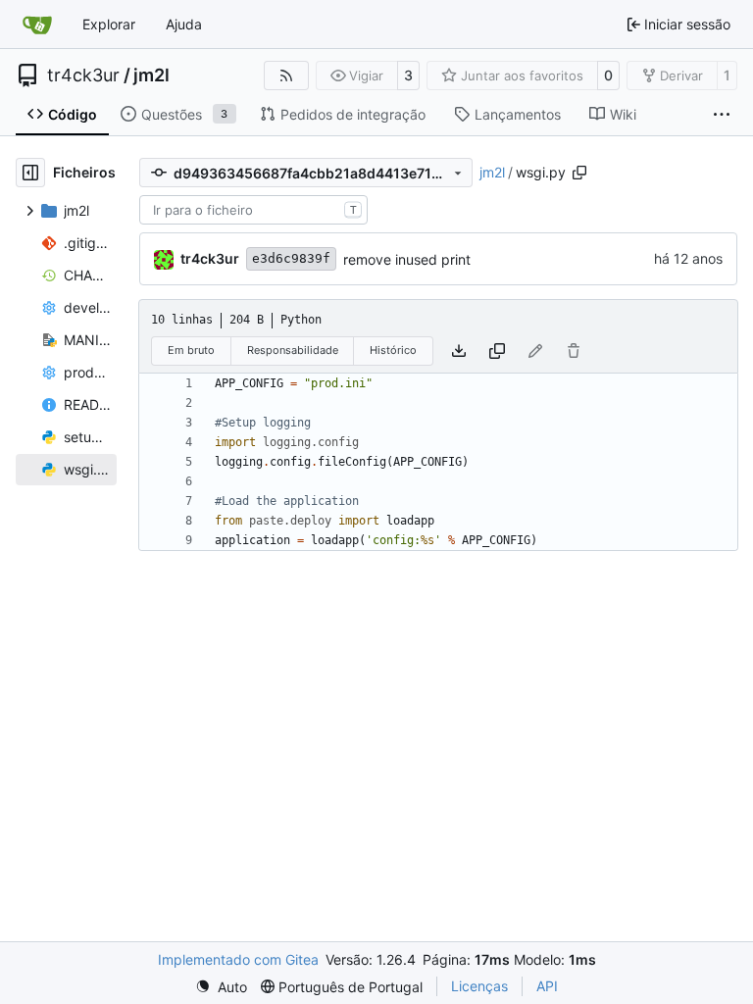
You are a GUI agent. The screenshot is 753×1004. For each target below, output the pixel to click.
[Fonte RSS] (286, 75)
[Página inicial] (37, 24)
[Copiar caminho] (579, 172)
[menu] (221, 987)
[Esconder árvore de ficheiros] (30, 172)
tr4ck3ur (83, 75)
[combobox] (253, 210)
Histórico (393, 350)
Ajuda (184, 24)
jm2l (151, 75)
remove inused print (407, 259)
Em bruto (191, 350)
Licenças (479, 986)
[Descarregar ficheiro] (459, 351)
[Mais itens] (721, 114)
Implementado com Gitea (238, 959)
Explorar (108, 24)
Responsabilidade (292, 350)
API (547, 986)
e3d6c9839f (291, 258)
